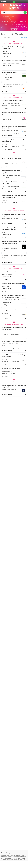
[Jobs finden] (25, 12)
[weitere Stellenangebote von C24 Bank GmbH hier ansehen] (24, 287)
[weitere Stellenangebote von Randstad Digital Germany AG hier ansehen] (24, 391)
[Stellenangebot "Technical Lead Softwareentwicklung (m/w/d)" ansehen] (25, 122)
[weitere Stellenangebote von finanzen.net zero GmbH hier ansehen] (24, 372)
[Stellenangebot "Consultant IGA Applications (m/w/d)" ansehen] (25, 108)
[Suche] (14, 1)
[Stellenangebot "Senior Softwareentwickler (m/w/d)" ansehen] (25, 279)
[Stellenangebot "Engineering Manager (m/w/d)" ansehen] (25, 376)
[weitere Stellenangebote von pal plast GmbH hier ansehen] (24, 76)
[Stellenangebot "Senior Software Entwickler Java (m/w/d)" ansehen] (25, 68)
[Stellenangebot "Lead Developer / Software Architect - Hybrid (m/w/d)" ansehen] (25, 395)
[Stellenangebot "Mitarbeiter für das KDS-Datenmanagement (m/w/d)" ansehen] (25, 191)
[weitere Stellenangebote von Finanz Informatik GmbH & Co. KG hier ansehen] (24, 104)
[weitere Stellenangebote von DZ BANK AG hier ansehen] (24, 52)
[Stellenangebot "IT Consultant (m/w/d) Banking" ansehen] (25, 178)
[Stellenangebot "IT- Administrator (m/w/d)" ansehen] (25, 80)
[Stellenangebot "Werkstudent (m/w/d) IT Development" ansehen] (25, 291)
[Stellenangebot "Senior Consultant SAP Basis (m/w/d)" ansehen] (25, 92)
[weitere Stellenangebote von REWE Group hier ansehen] (24, 315)
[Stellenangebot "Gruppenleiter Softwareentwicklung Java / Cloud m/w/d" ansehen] (25, 56)
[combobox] (14, 12)
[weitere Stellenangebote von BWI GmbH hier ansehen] (24, 145)
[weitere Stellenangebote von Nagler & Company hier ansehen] (24, 174)
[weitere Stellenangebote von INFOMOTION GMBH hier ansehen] (24, 88)
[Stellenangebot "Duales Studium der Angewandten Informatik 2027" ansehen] (25, 318)
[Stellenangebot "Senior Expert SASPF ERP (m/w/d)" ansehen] (25, 166)
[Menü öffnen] (25, 2)
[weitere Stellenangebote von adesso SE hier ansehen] (24, 233)
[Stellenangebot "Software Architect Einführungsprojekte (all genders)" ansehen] (25, 224)
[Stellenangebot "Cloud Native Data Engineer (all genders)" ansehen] (25, 263)
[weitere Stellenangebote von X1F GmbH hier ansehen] (24, 247)
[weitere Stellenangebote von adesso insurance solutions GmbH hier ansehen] (24, 132)
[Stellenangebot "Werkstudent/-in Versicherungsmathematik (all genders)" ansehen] (25, 136)
